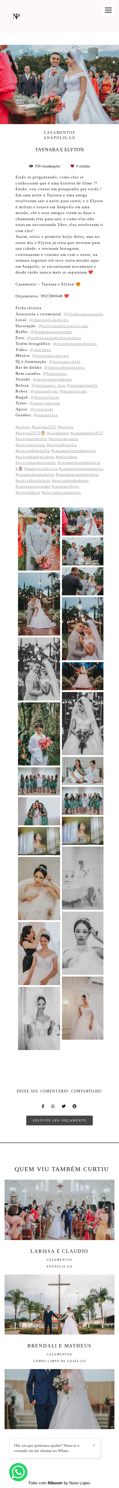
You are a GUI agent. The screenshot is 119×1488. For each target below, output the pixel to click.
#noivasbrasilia (62, 445)
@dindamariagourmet (51, 332)
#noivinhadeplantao (35, 457)
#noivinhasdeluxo (33, 480)
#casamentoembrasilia (79, 462)
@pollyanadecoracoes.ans (63, 326)
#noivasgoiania (63, 439)
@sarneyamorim (44, 403)
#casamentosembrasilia (73, 451)
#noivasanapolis (31, 439)
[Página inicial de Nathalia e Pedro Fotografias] (16, 16)
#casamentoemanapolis (81, 469)
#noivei (23, 427)
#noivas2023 (44, 427)
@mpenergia (46, 415)
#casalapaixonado (33, 486)
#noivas (65, 427)
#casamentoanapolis (35, 474)
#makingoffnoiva (41, 469)
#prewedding (28, 492)
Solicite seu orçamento (59, 1120)
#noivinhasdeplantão (36, 462)
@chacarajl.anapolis (49, 320)
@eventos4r (41, 409)
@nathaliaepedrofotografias (54, 338)
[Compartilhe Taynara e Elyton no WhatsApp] (53, 1106)
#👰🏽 (19, 469)
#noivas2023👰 (31, 433)
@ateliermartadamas (52, 379)
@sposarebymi (44, 391)
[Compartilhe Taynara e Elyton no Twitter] (64, 1106)
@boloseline (55, 373)
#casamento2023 (87, 433)
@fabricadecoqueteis (64, 367)
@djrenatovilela (65, 362)
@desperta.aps (73, 391)
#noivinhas (67, 457)
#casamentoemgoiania (77, 474)
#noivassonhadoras (70, 480)
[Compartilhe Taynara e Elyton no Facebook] (43, 1106)
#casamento (58, 433)
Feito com (59, 1483)
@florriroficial (45, 397)
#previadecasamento (61, 492)
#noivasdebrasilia (33, 451)
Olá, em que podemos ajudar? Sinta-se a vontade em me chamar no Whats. (46, 1448)
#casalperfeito (65, 486)
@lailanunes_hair (48, 385)
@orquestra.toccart (50, 355)
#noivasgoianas (31, 445)
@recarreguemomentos (75, 344)
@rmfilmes (40, 350)
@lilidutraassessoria (83, 314)
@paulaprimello (82, 385)
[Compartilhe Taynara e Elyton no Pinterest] (75, 1106)
